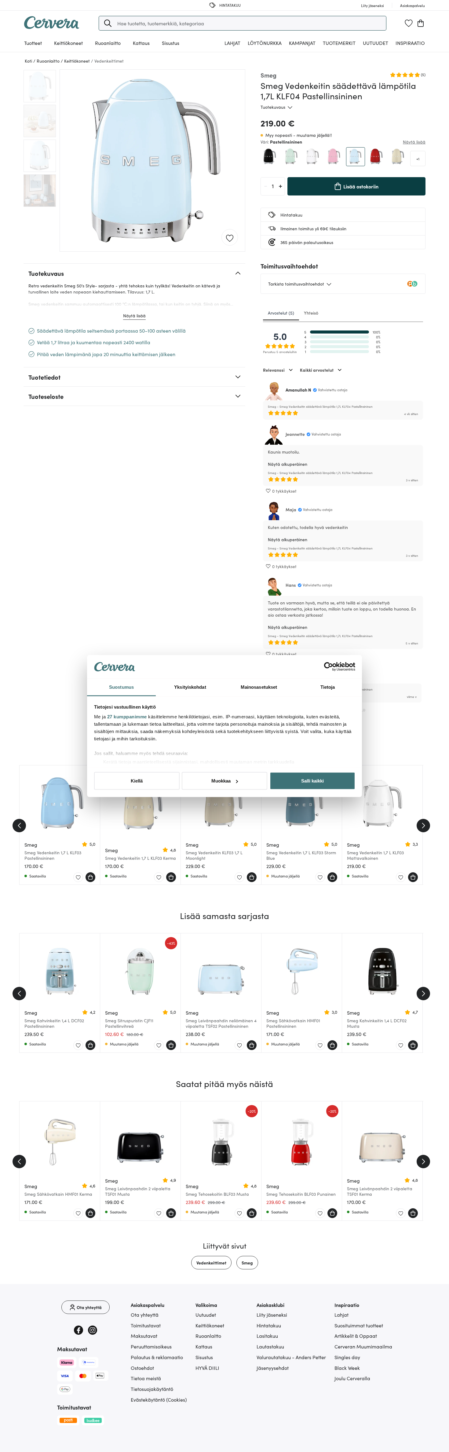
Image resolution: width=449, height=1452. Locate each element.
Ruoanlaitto (208, 1335)
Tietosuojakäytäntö (152, 1388)
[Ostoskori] (420, 23)
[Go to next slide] (423, 825)
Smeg (247, 1263)
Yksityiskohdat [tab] (190, 686)
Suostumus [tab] (121, 686)
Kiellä (137, 780)
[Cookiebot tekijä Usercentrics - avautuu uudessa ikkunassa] (328, 666)
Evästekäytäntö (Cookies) (159, 1399)
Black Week (347, 1367)
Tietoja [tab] (327, 686)
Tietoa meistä (146, 1378)
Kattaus (203, 1346)
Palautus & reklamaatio (157, 1357)
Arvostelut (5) (281, 313)
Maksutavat (144, 1335)
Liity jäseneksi (272, 1314)
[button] (108, 23)
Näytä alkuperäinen (287, 464)
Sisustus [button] (170, 42)
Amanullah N (298, 390)
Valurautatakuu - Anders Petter (291, 1357)
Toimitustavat (146, 1325)
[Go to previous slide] (19, 825)
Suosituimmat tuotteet (358, 1325)
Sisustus (204, 1357)
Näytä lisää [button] (414, 142)
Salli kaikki (312, 780)
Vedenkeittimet (211, 1263)
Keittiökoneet (209, 1325)
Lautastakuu (270, 1346)
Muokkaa (221, 780)
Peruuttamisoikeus (151, 1346)
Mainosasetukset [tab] (259, 686)
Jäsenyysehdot (273, 1367)
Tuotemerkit (339, 42)
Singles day (347, 1357)
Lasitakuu (267, 1335)
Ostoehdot (142, 1367)
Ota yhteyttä (145, 1314)
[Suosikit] (409, 23)
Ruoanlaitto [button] (108, 42)
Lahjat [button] (232, 42)
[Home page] (51, 27)
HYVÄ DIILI (207, 1367)
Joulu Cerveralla (352, 1378)
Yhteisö (311, 313)
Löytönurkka (265, 42)
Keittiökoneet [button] (68, 42)
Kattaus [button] (141, 42)
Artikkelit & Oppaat (355, 1335)
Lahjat (341, 1314)
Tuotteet (33, 42)
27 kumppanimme (127, 716)
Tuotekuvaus (273, 107)
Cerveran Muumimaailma (363, 1346)
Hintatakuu (269, 1325)
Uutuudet (375, 42)
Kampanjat (302, 42)
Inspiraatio (410, 42)
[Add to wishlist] (229, 237)
